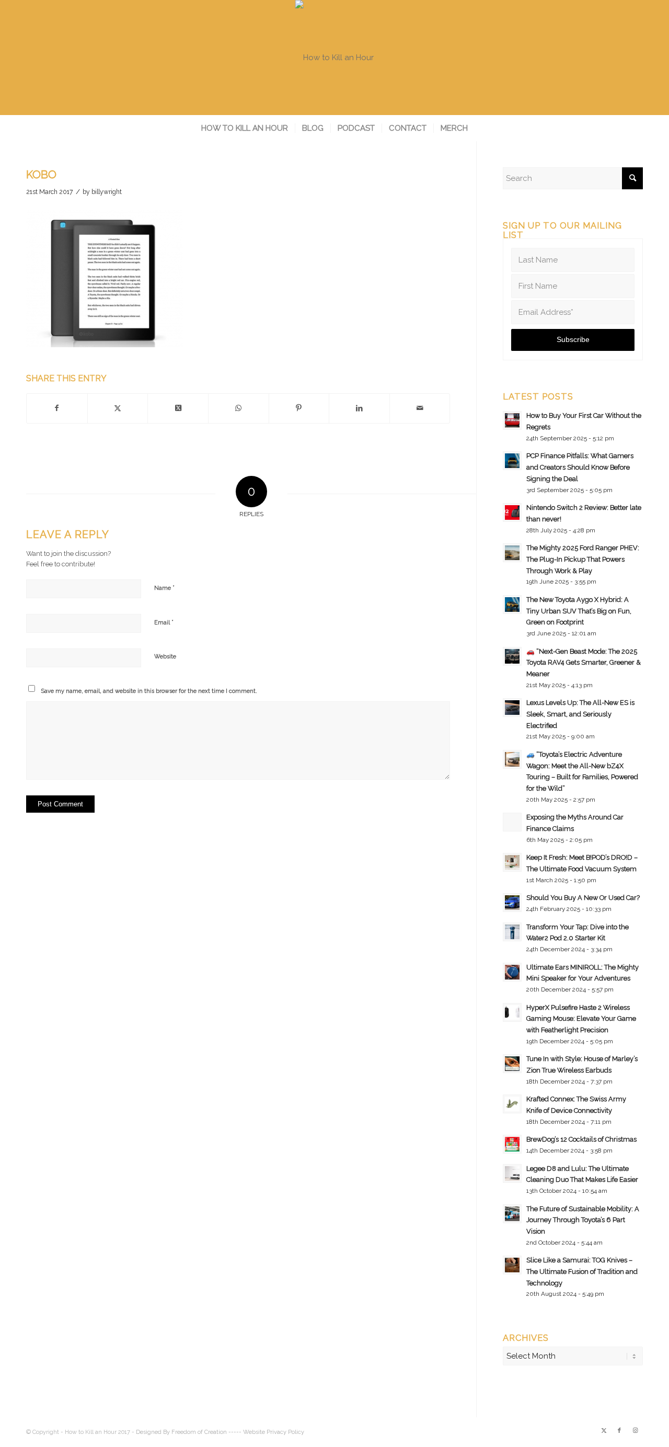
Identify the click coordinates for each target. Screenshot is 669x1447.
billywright (106, 192)
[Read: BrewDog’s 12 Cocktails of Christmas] (512, 1144)
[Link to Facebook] (619, 1431)
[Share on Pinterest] (299, 408)
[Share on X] (118, 408)
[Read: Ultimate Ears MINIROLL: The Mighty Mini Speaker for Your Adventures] (512, 972)
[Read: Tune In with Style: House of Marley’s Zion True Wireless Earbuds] (512, 1063)
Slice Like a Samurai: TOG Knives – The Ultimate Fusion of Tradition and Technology (582, 1271)
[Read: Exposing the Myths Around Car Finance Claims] (512, 822)
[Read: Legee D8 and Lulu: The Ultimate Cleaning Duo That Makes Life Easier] (512, 1173)
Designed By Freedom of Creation (181, 1432)
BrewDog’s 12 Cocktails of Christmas (581, 1139)
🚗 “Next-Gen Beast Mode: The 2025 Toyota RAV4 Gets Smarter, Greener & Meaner (583, 662)
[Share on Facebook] (57, 408)
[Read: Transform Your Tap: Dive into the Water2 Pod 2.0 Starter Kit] (512, 931)
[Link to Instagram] (635, 1431)
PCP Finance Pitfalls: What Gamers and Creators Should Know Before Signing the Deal (579, 467)
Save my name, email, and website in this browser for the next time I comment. (149, 691)
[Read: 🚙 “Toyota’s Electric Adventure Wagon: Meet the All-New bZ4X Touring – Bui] (512, 759)
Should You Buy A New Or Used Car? (583, 898)
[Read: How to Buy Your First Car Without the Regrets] (512, 420)
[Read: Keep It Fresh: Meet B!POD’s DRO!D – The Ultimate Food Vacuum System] (512, 862)
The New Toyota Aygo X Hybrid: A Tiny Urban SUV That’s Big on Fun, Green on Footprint (578, 611)
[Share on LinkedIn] (359, 408)
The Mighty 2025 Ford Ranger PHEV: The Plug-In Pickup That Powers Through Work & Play (582, 559)
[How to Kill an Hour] (334, 57)
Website (165, 656)
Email (164, 622)
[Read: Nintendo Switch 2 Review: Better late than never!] (512, 512)
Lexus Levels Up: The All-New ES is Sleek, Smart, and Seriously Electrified (580, 714)
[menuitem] (244, 128)
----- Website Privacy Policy (266, 1432)
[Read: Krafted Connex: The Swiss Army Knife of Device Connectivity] (512, 1104)
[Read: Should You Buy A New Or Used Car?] (512, 902)
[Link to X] (604, 1431)
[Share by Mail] (420, 408)
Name (164, 587)
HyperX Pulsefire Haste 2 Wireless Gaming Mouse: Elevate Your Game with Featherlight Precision (581, 1019)
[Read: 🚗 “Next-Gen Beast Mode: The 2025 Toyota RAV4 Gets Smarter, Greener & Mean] (512, 656)
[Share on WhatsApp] (239, 408)
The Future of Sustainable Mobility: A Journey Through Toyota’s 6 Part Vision (582, 1220)
